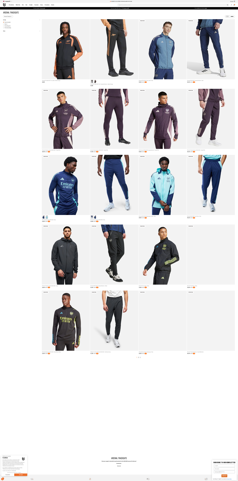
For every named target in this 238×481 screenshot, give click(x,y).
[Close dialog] (236, 460)
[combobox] (173, 5)
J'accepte (21, 474)
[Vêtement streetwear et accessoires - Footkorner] (4, 4)
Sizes (4, 31)
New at (6, 24)
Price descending (8, 27)
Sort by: (4, 19)
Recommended (7, 22)
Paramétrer (7, 474)
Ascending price (8, 25)
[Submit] (227, 5)
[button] (2, 478)
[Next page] (140, 357)
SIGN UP (224, 476)
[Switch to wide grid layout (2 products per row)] (230, 16)
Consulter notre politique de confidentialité (9, 470)
